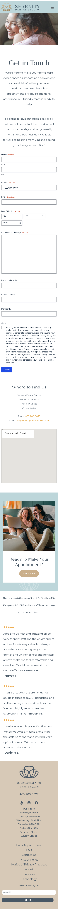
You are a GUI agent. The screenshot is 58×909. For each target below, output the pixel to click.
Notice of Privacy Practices (29, 864)
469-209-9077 (32, 416)
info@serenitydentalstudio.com (32, 420)
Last (3, 175)
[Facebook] (36, 803)
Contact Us (29, 854)
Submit (7, 370)
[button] (52, 7)
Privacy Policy (29, 859)
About (29, 869)
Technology (29, 879)
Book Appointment (29, 845)
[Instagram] (29, 803)
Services (29, 874)
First (3, 164)
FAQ (29, 850)
